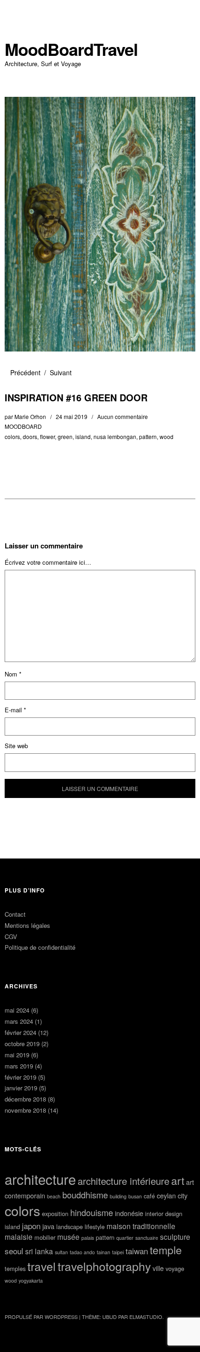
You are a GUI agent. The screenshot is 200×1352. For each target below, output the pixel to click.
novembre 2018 (25, 1110)
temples (15, 1268)
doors (30, 436)
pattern (148, 436)
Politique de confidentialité (40, 947)
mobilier (44, 1237)
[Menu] (16, 11)
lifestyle (95, 1226)
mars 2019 (19, 1065)
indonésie (129, 1213)
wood (166, 436)
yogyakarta (31, 1280)
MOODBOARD (23, 426)
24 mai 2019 (71, 416)
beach (53, 1196)
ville (158, 1268)
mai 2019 (17, 1054)
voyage (175, 1268)
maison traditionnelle (141, 1226)
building (118, 1196)
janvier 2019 (21, 1087)
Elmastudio (145, 1316)
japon (31, 1225)
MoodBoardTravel (71, 49)
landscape (69, 1226)
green (65, 436)
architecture (40, 1179)
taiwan (137, 1251)
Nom (13, 673)
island (83, 436)
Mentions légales (27, 925)
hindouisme (91, 1212)
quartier (124, 1237)
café (149, 1195)
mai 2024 (17, 1010)
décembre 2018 (25, 1099)
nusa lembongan (114, 436)
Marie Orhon (30, 416)
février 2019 (20, 1077)
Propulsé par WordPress (41, 1316)
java (48, 1226)
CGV (11, 936)
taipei (118, 1252)
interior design (163, 1213)
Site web (16, 745)
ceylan (166, 1195)
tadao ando (82, 1252)
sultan (61, 1252)
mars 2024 (19, 1021)
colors (12, 436)
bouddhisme (85, 1195)
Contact (15, 914)
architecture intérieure (123, 1181)
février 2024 (20, 1032)
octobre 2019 (22, 1043)
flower (47, 436)
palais (87, 1237)
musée (68, 1236)
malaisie (19, 1236)
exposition (55, 1213)
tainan (103, 1252)
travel (41, 1265)
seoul (14, 1251)
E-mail (15, 709)
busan (135, 1196)
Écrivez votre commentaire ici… (48, 562)
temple (166, 1249)
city (182, 1195)
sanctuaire (146, 1237)
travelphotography (104, 1265)
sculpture (175, 1236)
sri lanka (39, 1251)
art (177, 1180)
